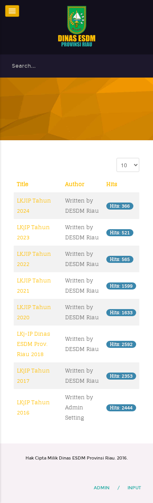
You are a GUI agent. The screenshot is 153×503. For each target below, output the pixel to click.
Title (22, 184)
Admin (101, 487)
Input (134, 487)
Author (74, 184)
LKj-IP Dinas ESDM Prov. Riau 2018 (33, 344)
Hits (111, 184)
